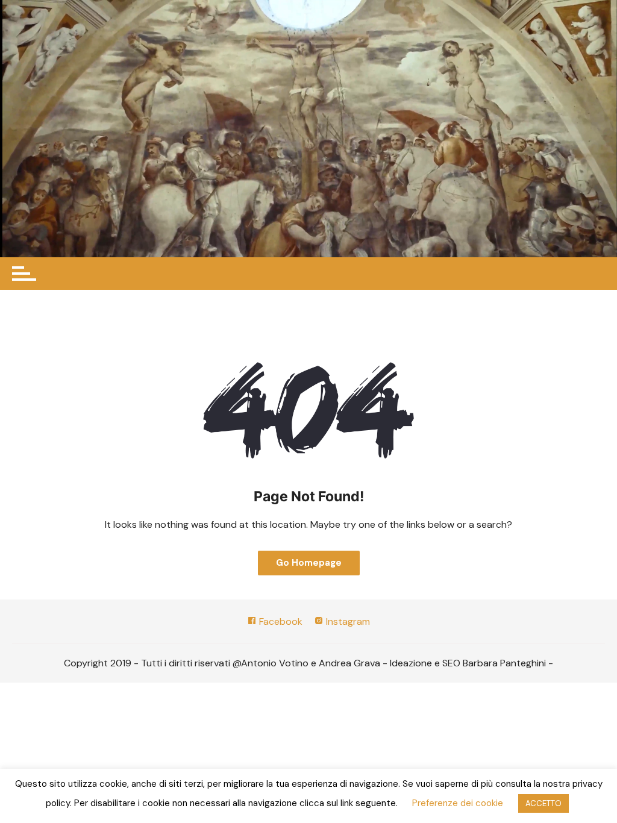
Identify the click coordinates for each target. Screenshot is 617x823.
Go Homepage (309, 563)
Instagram (347, 621)
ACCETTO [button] (543, 803)
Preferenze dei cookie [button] (457, 803)
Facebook (279, 621)
